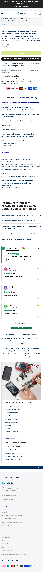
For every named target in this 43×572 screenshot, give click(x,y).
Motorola (13, 18)
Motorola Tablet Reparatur (14, 453)
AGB (3, 541)
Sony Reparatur (10, 435)
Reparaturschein (7, 526)
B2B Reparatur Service (9, 519)
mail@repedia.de (10, 495)
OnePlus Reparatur (11, 422)
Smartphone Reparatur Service (18, 402)
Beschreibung (11, 98)
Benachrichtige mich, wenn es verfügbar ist (21, 59)
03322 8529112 (9, 499)
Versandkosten (23, 98)
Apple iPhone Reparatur (13, 406)
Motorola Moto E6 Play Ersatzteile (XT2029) (15, 20)
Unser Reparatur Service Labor (12, 522)
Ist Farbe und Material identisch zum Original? (18, 221)
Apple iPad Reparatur (12, 447)
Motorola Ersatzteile (24, 18)
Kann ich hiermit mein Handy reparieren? (16, 239)
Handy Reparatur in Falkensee (12, 515)
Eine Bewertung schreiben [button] (17, 260)
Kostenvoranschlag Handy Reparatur (14, 554)
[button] (26, 248)
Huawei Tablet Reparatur (14, 450)
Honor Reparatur (11, 416)
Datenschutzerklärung (9, 544)
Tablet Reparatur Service (15, 443)
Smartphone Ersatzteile (10, 84)
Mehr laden (21, 323)
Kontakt (4, 512)
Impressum (5, 547)
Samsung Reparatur (12, 432)
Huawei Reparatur (11, 413)
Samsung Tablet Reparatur (14, 456)
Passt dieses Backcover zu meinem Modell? (17, 215)
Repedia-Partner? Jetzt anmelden (30, 9)
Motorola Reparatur (12, 419)
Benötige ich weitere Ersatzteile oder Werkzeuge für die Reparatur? (19, 227)
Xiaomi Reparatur (11, 438)
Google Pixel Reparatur (13, 409)
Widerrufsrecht (7, 551)
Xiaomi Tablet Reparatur (13, 459)
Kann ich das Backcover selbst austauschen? (18, 234)
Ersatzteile (5, 18)
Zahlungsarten (36, 98)
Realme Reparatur (11, 429)
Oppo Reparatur (11, 425)
